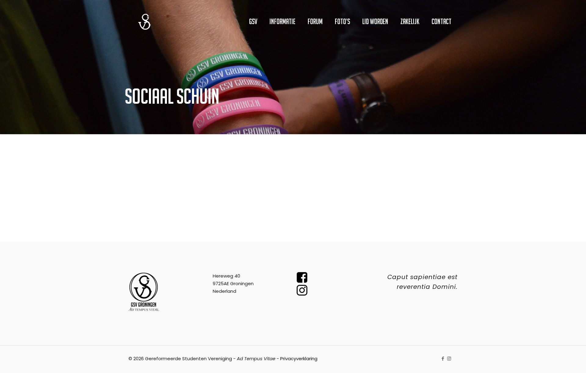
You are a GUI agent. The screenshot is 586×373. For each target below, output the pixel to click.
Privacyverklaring (298, 358)
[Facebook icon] (442, 358)
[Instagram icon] (449, 358)
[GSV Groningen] (144, 21)
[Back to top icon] (556, 360)
